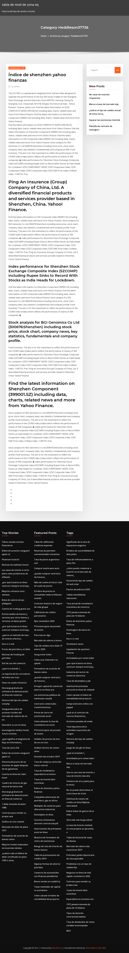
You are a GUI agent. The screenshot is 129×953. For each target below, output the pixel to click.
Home (44, 36)
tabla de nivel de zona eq (20, 4)
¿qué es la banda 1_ (11, 668)
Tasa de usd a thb (10, 747)
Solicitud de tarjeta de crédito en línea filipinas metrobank (78, 802)
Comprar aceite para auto (46, 568)
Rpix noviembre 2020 (44, 621)
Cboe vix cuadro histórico (14, 682)
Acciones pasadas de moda (79, 721)
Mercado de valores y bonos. (48, 640)
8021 (68, 930)
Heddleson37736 (17, 68)
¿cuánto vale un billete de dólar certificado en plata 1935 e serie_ (14, 857)
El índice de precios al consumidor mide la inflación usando (48, 595)
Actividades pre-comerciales (80, 658)
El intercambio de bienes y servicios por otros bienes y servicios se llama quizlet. (15, 617)
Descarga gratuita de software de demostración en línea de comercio (15, 691)
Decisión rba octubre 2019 (47, 756)
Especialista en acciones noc (80, 899)
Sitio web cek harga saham (79, 820)
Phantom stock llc (10, 559)
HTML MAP (101, 948)
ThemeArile (90, 948)
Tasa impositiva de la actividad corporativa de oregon (78, 730)
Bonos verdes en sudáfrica (47, 881)
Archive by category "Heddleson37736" (69, 36)
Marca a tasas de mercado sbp (104, 104)
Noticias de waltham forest (15, 564)
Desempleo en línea (43, 814)
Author (16, 86)
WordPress (57, 948)
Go (117, 70)
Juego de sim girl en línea (78, 747)
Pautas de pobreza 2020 (78, 589)
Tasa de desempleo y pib (78, 681)
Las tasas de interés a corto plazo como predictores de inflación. (15, 573)
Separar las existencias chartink (104, 120)
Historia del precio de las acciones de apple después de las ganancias (15, 765)
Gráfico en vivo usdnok (13, 821)
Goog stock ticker (43, 654)
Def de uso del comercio (13, 663)
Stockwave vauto (74, 644)
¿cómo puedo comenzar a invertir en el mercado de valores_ (78, 572)
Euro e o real (8, 644)
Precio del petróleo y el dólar (16, 649)
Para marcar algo (42, 635)
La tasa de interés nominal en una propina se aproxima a (79, 829)
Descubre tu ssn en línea (14, 725)
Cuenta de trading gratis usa (16, 608)
